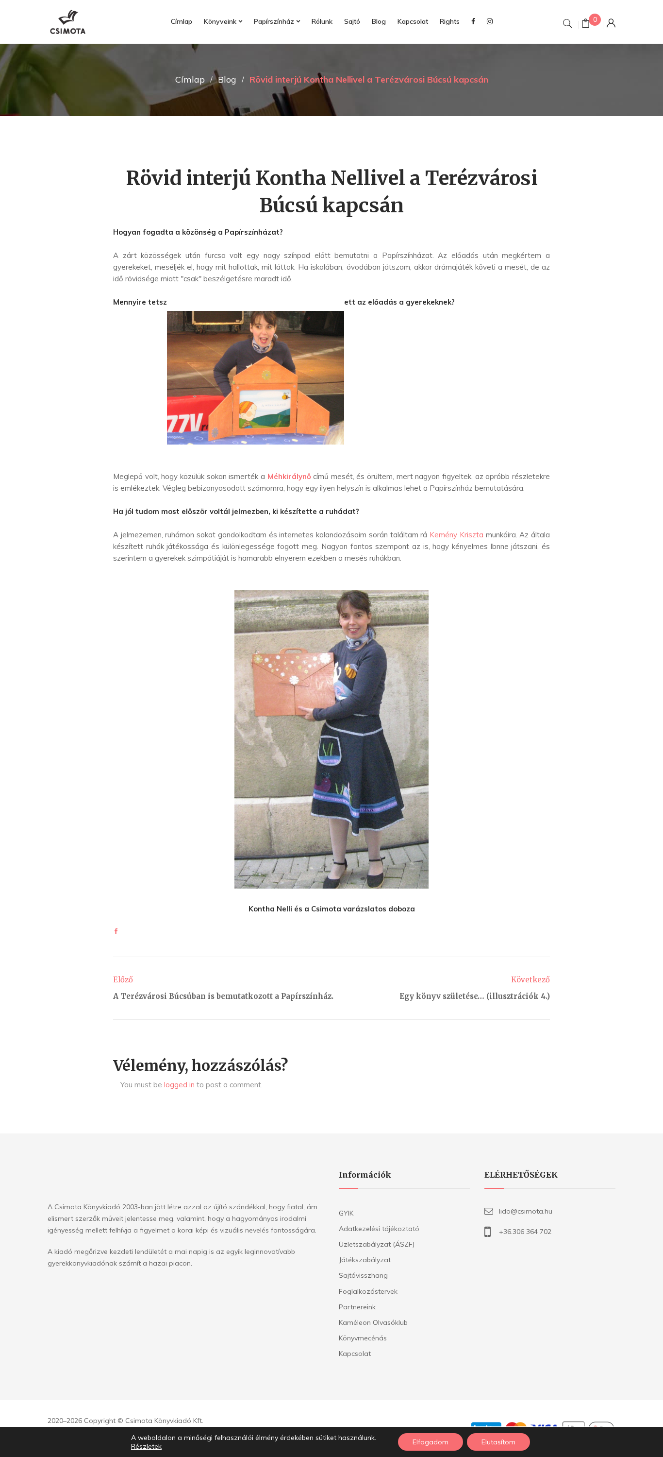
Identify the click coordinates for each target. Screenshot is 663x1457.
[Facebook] (116, 931)
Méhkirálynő (289, 476)
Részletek (146, 1446)
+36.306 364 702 (525, 1231)
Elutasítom (498, 1442)
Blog (227, 79)
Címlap (190, 79)
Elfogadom (430, 1442)
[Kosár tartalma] (585, 24)
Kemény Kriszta (456, 534)
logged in (179, 1084)
